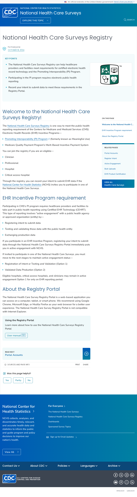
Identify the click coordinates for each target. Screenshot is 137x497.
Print (77, 364)
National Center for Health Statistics (40, 8)
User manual (14, 335)
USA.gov (131, 491)
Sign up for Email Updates (62, 436)
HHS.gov (120, 491)
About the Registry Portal (112, 136)
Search (131, 19)
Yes (7, 380)
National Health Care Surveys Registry (28, 125)
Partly (18, 380)
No (29, 380)
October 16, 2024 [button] (16, 50)
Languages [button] (88, 466)
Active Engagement (112, 163)
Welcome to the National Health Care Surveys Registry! (118, 124)
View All (10, 452)
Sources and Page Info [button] (18, 364)
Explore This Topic (33, 20)
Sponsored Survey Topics (59, 426)
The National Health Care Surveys (63, 411)
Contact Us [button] (10, 466)
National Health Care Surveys (50, 13)
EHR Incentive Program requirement (117, 130)
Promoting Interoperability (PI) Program (26, 139)
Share (85, 364)
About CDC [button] (37, 466)
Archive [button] (113, 466)
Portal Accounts (111, 153)
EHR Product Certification (115, 174)
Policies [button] (63, 466)
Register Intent (110, 158)
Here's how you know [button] (123, 1)
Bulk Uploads (110, 169)
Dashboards (53, 421)
